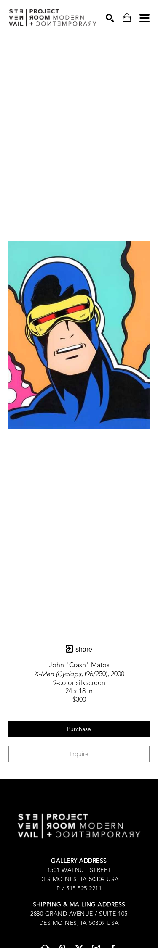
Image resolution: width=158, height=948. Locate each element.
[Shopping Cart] (127, 18)
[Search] (110, 18)
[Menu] (144, 18)
